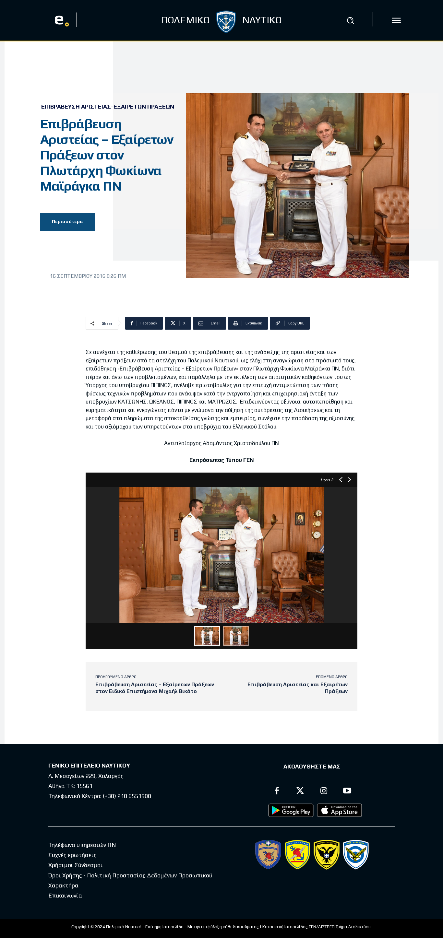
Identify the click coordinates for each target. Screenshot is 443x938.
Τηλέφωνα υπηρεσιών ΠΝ (82, 844)
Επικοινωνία (65, 895)
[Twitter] (300, 791)
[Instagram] (324, 791)
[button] (350, 20)
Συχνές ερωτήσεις (72, 854)
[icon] (396, 20)
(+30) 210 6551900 (127, 795)
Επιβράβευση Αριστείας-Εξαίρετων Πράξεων (107, 107)
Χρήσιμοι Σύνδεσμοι (75, 865)
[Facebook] (277, 791)
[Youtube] (347, 791)
